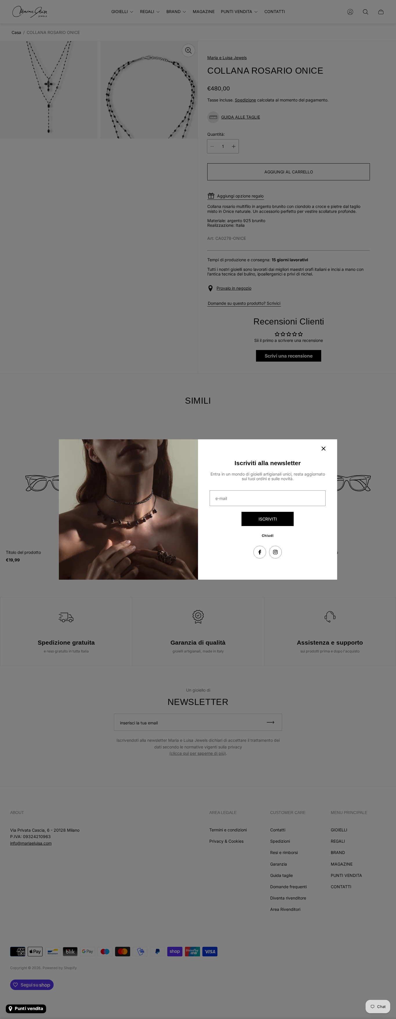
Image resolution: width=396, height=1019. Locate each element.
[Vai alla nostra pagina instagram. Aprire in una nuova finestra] (275, 552)
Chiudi (268, 536)
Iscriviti (268, 518)
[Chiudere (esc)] (323, 448)
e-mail (221, 498)
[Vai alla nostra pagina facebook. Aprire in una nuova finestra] (259, 552)
